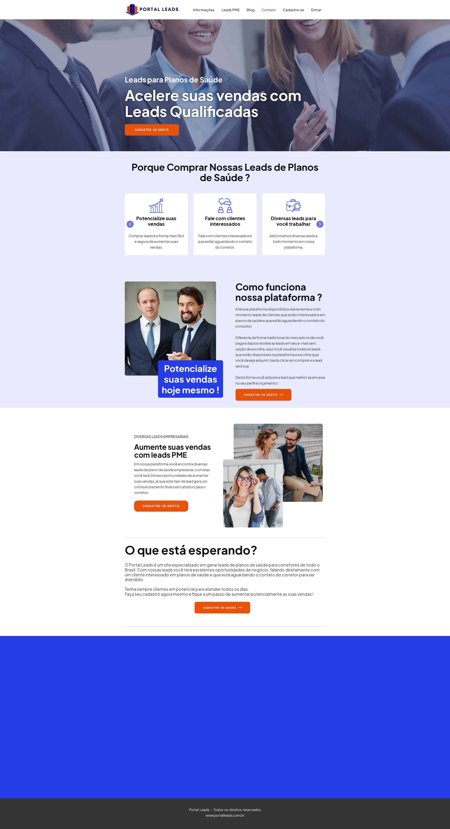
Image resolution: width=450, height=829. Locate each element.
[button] (130, 224)
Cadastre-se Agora (220, 607)
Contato (269, 10)
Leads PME (230, 10)
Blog (251, 10)
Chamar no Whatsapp (122, 781)
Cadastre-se (293, 10)
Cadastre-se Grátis (152, 129)
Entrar (316, 10)
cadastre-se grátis (261, 395)
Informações (203, 10)
